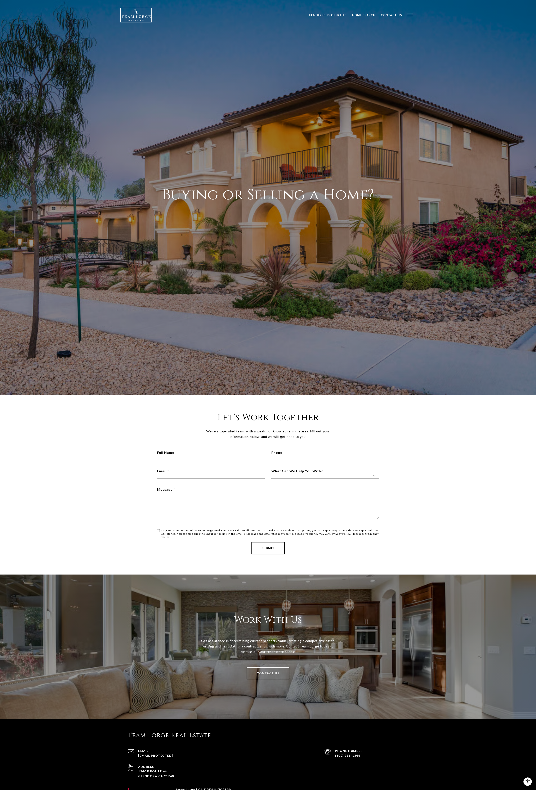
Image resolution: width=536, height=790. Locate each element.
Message (165, 489)
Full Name (165, 452)
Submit (268, 548)
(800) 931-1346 (347, 755)
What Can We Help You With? (297, 471)
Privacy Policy (341, 533)
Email (161, 471)
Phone (276, 452)
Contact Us (268, 673)
